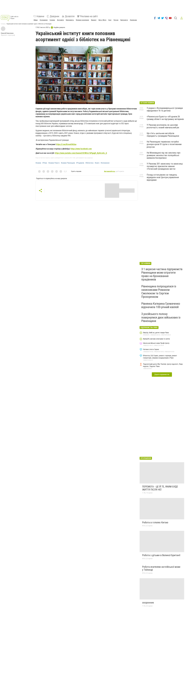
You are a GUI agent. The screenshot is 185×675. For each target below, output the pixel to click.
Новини (40, 16)
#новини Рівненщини (68, 163)
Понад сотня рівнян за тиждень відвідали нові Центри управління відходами (163, 177)
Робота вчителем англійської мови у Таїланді (161, 568)
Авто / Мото (102, 20)
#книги (97, 163)
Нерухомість (70, 20)
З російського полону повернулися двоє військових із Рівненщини (160, 317)
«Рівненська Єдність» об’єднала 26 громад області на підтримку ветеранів (165, 117)
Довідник (54, 16)
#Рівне (44, 163)
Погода (116, 20)
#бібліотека (89, 163)
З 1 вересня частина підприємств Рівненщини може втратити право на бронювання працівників (161, 274)
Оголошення (44, 20)
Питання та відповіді (82, 20)
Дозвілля (70, 16)
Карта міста (124, 20)
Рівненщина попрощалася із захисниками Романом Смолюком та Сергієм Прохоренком (158, 292)
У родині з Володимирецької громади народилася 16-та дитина (165, 109)
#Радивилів (80, 163)
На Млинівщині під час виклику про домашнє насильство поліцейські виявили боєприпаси (163, 155)
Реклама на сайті (89, 16)
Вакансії (93, 20)
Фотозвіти (60, 20)
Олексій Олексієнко (7, 33)
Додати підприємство (161, 374)
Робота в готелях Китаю (155, 522)
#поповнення (105, 163)
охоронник (148, 602)
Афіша (36, 20)
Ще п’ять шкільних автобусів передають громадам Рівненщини (163, 134)
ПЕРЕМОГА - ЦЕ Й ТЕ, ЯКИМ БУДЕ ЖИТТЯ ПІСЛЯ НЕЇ (160, 488)
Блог (109, 20)
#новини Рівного (54, 163)
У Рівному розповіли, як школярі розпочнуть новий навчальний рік (163, 126)
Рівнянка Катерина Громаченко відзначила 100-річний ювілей (160, 305)
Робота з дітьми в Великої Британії (161, 555)
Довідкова (133, 20)
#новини (38, 163)
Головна (52, 20)
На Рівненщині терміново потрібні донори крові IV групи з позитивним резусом (164, 144)
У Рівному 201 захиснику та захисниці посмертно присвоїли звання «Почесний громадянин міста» (165, 166)
